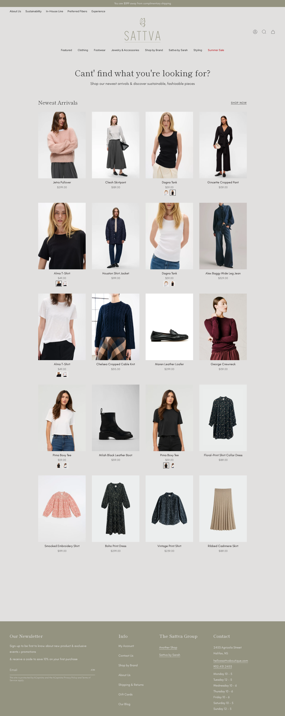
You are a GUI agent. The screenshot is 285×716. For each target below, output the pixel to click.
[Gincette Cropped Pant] (223, 145)
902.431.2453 (222, 666)
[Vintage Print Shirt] (169, 508)
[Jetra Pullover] (62, 145)
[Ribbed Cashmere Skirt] (223, 508)
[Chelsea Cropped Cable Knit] (115, 327)
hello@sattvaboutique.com (230, 660)
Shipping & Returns (130, 685)
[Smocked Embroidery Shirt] (62, 508)
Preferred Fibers (77, 11)
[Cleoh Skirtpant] (115, 145)
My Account (126, 646)
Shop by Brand (128, 665)
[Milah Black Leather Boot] (115, 418)
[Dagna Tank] (169, 145)
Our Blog (124, 704)
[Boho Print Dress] (115, 508)
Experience (98, 11)
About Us (15, 11)
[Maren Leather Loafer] (169, 327)
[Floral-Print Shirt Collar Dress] (223, 418)
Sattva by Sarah (169, 655)
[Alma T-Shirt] (62, 236)
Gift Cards (125, 694)
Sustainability (33, 11)
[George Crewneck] (223, 327)
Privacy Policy (70, 677)
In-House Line (54, 11)
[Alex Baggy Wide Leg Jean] (223, 236)
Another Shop (168, 647)
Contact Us (125, 655)
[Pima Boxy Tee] (62, 418)
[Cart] (273, 32)
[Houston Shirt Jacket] (115, 236)
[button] (66, 50)
